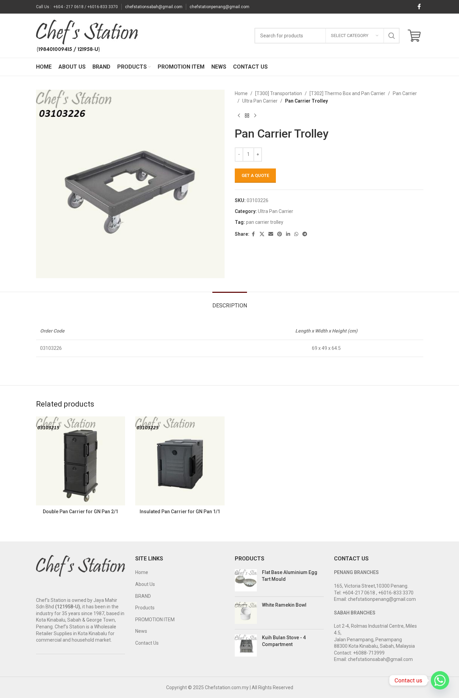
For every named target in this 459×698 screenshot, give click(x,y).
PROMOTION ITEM (155, 619)
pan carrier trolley (264, 222)
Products (145, 607)
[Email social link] (270, 234)
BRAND (143, 596)
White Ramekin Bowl (284, 605)
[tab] (229, 302)
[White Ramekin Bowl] (246, 613)
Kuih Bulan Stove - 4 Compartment (284, 641)
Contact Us (147, 643)
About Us (145, 584)
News (141, 631)
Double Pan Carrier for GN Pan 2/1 (80, 511)
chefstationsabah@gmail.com (153, 6)
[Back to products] (247, 116)
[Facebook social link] (419, 6)
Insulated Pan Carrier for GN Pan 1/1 (180, 511)
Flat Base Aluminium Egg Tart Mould (289, 576)
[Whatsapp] (440, 680)
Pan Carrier (405, 93)
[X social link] (262, 234)
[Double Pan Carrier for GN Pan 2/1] (80, 461)
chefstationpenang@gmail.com (219, 6)
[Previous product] (239, 116)
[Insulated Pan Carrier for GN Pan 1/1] (180, 461)
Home (241, 93)
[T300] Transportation (278, 93)
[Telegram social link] (304, 234)
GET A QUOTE (255, 175)
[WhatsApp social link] (296, 234)
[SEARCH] (392, 35)
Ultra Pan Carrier (260, 101)
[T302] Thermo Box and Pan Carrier (347, 93)
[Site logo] (87, 35)
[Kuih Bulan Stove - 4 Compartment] (246, 645)
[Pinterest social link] (279, 234)
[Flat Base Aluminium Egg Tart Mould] (246, 580)
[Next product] (255, 116)
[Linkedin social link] (288, 234)
